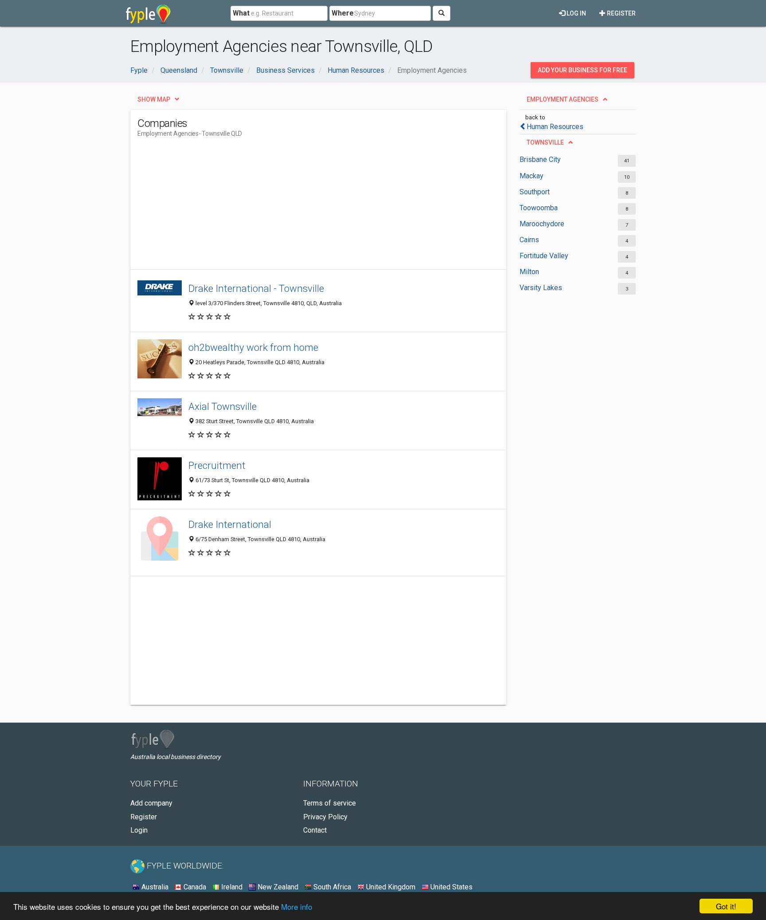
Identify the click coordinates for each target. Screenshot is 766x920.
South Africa (331, 887)
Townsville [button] (545, 142)
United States (451, 887)
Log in (575, 13)
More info (296, 906)
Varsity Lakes (541, 287)
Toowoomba (539, 208)
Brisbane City (540, 159)
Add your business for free (582, 70)
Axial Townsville (222, 406)
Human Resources (555, 126)
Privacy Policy (325, 817)
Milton (529, 271)
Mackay (531, 176)
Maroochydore (542, 224)
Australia (154, 887)
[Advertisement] (298, 207)
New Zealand (277, 887)
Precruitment (217, 465)
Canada (194, 887)
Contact (315, 830)
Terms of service (329, 803)
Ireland (230, 887)
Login (139, 830)
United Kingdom (389, 887)
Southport (535, 192)
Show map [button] (153, 99)
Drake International (229, 524)
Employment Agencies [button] (562, 99)
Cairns (529, 240)
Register (621, 13)
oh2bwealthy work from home (253, 347)
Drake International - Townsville (256, 288)
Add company (151, 803)
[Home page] (148, 13)
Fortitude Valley (544, 256)
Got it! (726, 906)
